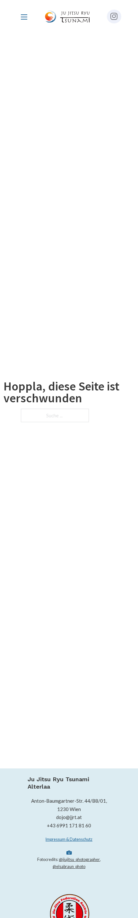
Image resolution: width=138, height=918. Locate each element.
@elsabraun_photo (69, 866)
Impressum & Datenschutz (69, 839)
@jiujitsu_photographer (79, 859)
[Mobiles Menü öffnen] (24, 17)
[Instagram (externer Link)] (114, 16)
